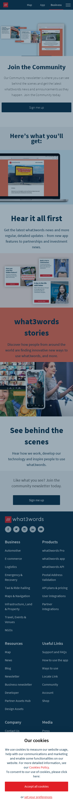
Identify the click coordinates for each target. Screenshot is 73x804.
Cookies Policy (39, 767)
